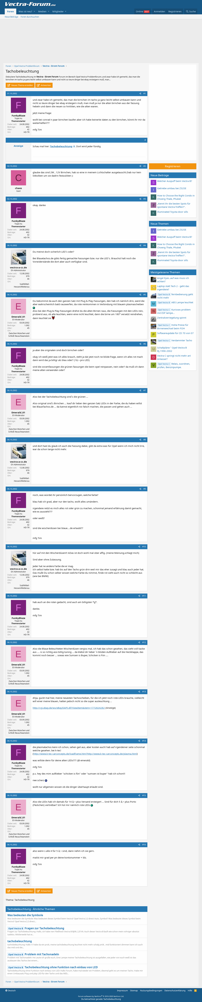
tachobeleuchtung (19, 941)
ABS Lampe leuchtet (175, 302)
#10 (144, 546)
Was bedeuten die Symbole (25, 915)
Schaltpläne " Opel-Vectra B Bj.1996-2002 (172, 349)
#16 (144, 844)
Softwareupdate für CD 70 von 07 (175, 333)
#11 (144, 595)
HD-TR (26, 132)
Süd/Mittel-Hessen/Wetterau (21, 285)
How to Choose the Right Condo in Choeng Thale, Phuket (176, 197)
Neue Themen (160, 223)
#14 (144, 740)
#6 (144, 344)
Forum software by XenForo (101, 996)
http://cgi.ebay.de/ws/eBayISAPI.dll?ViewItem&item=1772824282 (69, 707)
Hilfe (190, 990)
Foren (10, 11)
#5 (144, 294)
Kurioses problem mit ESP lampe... (174, 311)
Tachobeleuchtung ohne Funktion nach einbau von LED (53, 967)
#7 (144, 390)
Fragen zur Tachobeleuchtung (36, 928)
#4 (144, 245)
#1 (144, 93)
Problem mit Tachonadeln (33, 954)
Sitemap (134, 990)
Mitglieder (58, 11)
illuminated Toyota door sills (172, 211)
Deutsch (11, 990)
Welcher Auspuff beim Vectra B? (174, 181)
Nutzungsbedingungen (151, 990)
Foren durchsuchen (30, 16)
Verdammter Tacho (175, 340)
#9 (144, 489)
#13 (144, 691)
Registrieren (172, 166)
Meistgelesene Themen (165, 272)
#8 (144, 439)
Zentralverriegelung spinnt (171, 317)
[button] (34, 11)
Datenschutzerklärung (174, 990)
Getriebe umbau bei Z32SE (171, 188)
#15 (144, 795)
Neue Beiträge (11, 16)
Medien (42, 11)
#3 (144, 199)
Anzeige (18, 145)
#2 (144, 166)
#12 (144, 642)
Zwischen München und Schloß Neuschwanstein (18, 334)
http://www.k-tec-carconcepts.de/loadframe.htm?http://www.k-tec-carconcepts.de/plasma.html (85, 753)
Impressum (122, 990)
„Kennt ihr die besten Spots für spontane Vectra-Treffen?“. (173, 205)
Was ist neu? (25, 11)
